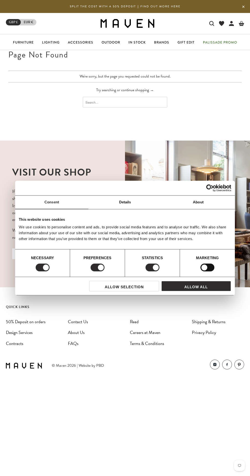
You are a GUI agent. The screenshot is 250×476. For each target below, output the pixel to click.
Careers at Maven (145, 332)
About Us (76, 332)
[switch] (97, 267)
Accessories (80, 42)
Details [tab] (125, 202)
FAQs (73, 343)
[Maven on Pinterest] (239, 366)
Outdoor (111, 42)
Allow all (196, 287)
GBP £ (13, 22)
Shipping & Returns (208, 321)
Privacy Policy (204, 332)
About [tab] (198, 202)
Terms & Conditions (147, 343)
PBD (100, 365)
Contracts (14, 343)
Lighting (51, 42)
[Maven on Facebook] (227, 366)
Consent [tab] (51, 202)
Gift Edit (186, 42)
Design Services (19, 332)
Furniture (23, 42)
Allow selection (124, 287)
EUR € (28, 22)
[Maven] (127, 23)
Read (134, 321)
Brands (161, 42)
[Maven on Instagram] (215, 366)
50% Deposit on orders (25, 321)
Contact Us (78, 321)
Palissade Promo (220, 42)
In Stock (137, 42)
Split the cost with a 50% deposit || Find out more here (125, 6)
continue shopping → (137, 90)
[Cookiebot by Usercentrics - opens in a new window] (209, 188)
